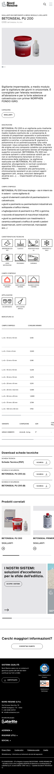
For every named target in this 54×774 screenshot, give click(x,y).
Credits (45, 750)
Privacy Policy (6, 750)
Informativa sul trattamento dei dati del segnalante (27, 754)
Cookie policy (19, 750)
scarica (40, 462)
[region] (27, 367)
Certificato (12, 680)
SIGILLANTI (8, 115)
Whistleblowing (6, 754)
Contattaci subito (27, 646)
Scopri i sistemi (13, 584)
